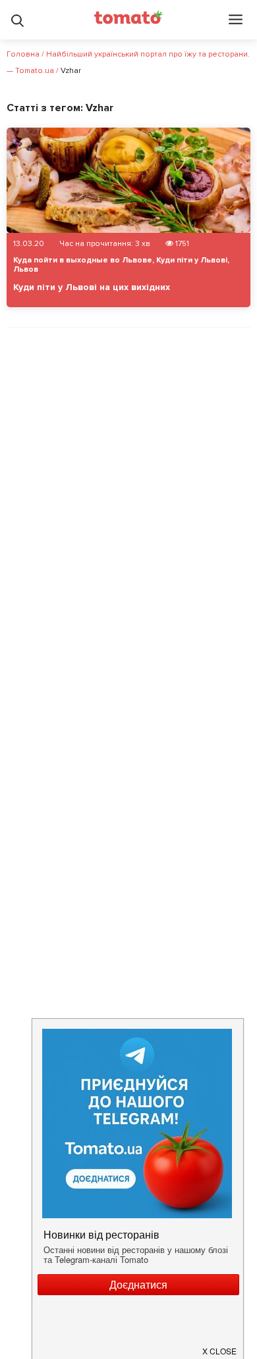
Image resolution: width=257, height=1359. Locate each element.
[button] (220, 1346)
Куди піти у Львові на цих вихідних (91, 287)
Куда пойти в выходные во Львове (82, 260)
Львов (25, 269)
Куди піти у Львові (191, 260)
